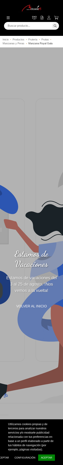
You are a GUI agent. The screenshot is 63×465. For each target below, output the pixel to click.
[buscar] (55, 26)
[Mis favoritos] (41, 17)
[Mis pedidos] (34, 17)
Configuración (25, 457)
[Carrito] (56, 18)
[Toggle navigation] (8, 18)
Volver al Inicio (31, 306)
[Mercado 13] (31, 8)
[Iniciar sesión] (48, 17)
